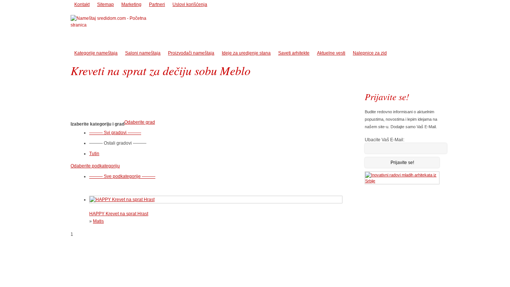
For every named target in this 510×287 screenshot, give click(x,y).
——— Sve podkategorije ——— (122, 176)
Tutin (94, 153)
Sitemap (105, 4)
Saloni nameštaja (143, 53)
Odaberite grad (139, 122)
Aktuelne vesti (331, 53)
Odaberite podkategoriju (95, 166)
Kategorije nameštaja (96, 53)
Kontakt (82, 4)
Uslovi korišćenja (189, 4)
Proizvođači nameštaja (191, 53)
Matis (98, 221)
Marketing (131, 4)
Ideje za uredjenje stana (246, 53)
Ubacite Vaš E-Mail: (384, 139)
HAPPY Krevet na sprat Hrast (118, 213)
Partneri (157, 4)
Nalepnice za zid (370, 53)
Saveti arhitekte (294, 53)
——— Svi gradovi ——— (115, 132)
